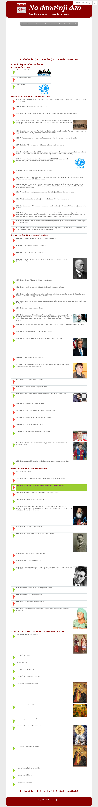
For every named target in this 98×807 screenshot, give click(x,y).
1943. (17, 331)
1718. (17, 499)
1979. (17, 424)
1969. (17, 393)
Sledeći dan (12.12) (68, 59)
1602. (17, 99)
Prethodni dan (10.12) (30, 59)
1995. (17, 567)
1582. (17, 492)
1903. (17, 294)
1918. (17, 315)
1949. (17, 357)
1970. (17, 403)
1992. (17, 206)
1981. (17, 443)
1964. (17, 170)
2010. (17, 594)
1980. (17, 431)
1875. (17, 526)
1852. (17, 113)
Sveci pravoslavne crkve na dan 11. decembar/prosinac (38, 631)
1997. (17, 213)
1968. (17, 386)
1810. (17, 252)
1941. (17, 152)
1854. (17, 506)
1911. (17, 301)
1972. (17, 177)
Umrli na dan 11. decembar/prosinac (29, 468)
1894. (17, 138)
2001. (17, 227)
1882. (17, 287)
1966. (17, 379)
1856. (17, 280)
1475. (17, 238)
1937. (17, 145)
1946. (17, 159)
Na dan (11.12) (50, 59)
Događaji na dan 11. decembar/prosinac (30, 96)
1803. (17, 245)
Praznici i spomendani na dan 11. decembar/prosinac (27, 65)
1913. (17, 308)
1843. (17, 259)
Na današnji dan (55, 800)
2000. (17, 220)
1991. (17, 192)
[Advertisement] (49, 41)
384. (17, 471)
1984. (17, 461)
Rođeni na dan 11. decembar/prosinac (29, 235)
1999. (17, 587)
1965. (17, 560)
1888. (17, 131)
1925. (17, 324)
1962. (17, 364)
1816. (17, 106)
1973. (17, 184)
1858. (17, 120)
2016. (17, 608)
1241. (17, 478)
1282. (17, 485)
